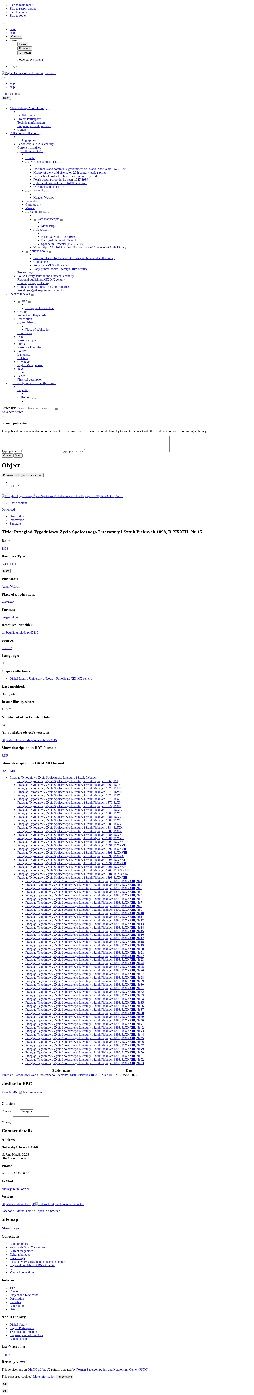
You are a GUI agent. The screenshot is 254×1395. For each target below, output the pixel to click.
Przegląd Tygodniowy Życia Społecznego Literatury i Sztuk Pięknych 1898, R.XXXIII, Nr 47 (84, 1045)
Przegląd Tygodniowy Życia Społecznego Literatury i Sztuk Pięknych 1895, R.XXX (70, 856)
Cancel (7, 455)
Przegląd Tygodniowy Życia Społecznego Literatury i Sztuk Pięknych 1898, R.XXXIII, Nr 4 (83, 891)
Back (6, 97)
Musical (30, 208)
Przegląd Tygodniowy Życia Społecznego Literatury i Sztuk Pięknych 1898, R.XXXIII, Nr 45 (84, 1038)
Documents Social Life (44, 161)
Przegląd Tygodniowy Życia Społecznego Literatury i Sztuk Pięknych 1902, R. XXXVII (73, 870)
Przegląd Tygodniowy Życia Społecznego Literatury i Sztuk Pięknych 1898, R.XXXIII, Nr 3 (83, 888)
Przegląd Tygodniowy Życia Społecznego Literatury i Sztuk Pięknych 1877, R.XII (69, 806)
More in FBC (10, 1092)
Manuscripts (37, 211)
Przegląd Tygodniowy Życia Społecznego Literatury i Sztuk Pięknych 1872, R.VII (69, 788)
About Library (19, 108)
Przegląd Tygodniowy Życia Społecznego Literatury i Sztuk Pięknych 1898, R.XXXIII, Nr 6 (83, 899)
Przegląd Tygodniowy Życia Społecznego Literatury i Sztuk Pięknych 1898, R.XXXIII (72, 877)
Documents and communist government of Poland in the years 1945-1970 (79, 169)
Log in (6, 1354)
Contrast (16, 36)
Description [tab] (17, 516)
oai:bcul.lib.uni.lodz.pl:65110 (20, 632)
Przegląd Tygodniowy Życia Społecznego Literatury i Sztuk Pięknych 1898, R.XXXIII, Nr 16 (84, 934)
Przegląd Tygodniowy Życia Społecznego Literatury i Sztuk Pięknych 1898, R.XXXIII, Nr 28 (84, 977)
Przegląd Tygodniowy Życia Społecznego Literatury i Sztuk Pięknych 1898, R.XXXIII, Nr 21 (84, 952)
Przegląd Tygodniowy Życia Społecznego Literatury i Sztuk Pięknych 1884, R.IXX (70, 827)
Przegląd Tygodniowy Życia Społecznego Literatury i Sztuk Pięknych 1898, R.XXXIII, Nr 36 (84, 1006)
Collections (17, 133)
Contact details (19, 1338)
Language (23, 354)
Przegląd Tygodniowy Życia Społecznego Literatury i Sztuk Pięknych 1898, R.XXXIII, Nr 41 (84, 1024)
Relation (22, 358)
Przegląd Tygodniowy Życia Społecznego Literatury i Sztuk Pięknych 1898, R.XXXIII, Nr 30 (84, 984)
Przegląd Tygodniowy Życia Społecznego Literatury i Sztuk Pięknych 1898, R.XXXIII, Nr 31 (84, 988)
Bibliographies (26, 140)
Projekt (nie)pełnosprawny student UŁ (41, 290)
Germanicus (40, 261)
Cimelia (30, 158)
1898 (5, 548)
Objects (22, 390)
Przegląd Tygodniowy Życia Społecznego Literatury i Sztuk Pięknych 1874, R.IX (68, 795)
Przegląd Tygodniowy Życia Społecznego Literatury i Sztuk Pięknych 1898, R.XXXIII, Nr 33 (84, 995)
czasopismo (9, 563)
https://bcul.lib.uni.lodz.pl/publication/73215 (29, 740)
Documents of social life (48, 186)
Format (21, 343)
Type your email (12, 451)
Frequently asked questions (34, 126)
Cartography (33, 204)
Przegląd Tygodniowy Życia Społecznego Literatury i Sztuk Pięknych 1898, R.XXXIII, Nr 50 (84, 1052)
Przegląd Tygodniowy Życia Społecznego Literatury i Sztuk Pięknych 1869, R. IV (69, 784)
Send (18, 455)
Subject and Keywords (31, 315)
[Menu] (3, 23)
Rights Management (30, 365)
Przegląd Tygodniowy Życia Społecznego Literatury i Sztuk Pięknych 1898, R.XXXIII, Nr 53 (84, 1063)
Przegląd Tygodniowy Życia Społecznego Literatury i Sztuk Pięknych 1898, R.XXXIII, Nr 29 (84, 981)
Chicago (7, 1122)
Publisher (27, 322)
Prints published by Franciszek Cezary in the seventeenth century (74, 258)
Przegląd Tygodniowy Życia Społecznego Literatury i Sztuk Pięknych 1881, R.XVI (70, 816)
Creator (22, 311)
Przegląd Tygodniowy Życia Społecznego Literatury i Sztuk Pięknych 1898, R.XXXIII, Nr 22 (84, 956)
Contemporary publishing (33, 283)
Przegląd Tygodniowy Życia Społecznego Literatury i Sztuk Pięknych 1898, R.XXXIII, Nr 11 (84, 916)
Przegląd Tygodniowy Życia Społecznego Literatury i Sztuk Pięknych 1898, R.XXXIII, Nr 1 (83, 881)
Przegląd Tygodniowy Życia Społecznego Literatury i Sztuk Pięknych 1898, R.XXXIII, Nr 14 (84, 927)
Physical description (29, 379)
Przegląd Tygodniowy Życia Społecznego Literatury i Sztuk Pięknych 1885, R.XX (69, 831)
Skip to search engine (23, 8)
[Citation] (7, 493)
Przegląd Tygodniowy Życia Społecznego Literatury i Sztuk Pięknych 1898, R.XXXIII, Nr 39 (84, 1016)
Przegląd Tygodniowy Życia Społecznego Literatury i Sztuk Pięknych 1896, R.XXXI (71, 859)
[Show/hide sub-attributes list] (19, 302)
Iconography (37, 190)
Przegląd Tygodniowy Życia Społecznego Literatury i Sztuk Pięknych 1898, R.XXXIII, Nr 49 (84, 1049)
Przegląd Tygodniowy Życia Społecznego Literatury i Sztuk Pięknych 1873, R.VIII (69, 791)
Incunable (31, 201)
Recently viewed (24, 383)
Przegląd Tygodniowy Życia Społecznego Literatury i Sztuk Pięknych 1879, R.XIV (70, 809)
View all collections (22, 1272)
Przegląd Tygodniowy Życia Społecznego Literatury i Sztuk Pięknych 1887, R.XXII (70, 838)
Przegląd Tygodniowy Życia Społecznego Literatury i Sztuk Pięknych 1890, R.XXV (70, 841)
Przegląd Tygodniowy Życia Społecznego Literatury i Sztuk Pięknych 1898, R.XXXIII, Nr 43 (84, 1031)
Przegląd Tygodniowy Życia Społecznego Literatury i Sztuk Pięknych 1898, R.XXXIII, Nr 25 (84, 966)
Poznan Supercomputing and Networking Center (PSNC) (112, 1369)
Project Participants (29, 119)
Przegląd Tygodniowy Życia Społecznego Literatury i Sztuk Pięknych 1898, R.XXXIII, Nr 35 (84, 1002)
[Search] (56, 409)
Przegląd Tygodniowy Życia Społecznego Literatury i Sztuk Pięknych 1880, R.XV (69, 813)
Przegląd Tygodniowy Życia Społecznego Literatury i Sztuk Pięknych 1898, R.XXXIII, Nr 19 (84, 945)
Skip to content (19, 12)
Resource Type (26, 340)
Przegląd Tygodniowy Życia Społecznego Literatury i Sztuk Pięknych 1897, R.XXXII (71, 863)
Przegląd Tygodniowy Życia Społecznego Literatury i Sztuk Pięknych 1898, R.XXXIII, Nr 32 (84, 991)
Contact (22, 129)
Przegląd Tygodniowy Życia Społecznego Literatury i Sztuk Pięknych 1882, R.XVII (70, 820)
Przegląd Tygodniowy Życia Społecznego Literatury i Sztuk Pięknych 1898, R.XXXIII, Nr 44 (84, 1034)
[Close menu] (3, 77)
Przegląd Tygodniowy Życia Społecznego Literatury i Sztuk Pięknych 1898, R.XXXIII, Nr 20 (84, 949)
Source (21, 351)
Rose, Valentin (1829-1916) (58, 236)
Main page (10, 1228)
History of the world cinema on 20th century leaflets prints (69, 172)
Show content (18, 503)
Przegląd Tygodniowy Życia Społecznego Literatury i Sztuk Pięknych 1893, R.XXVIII (72, 852)
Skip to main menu (21, 5)
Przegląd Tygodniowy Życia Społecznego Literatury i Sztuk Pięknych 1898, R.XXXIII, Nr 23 (84, 959)
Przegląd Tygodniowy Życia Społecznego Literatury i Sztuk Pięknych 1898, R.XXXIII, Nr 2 (83, 884)
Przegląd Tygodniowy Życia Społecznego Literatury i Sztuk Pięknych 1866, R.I (67, 781)
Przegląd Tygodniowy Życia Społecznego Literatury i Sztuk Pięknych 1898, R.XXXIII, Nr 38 (84, 1013)
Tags (20, 368)
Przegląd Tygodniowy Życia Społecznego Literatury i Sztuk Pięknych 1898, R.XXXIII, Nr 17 (84, 938)
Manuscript (48, 226)
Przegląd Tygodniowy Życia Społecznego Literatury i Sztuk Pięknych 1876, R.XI (68, 802)
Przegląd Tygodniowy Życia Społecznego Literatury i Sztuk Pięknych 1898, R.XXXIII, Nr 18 (84, 941)
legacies (42, 229)
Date (20, 336)
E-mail (22, 44)
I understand (65, 1376)
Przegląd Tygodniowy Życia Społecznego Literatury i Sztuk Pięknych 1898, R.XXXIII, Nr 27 (84, 974)
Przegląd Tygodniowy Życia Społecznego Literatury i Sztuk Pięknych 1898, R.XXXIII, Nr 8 (83, 906)
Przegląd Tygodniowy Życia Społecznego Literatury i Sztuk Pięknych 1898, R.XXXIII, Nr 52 (84, 1059)
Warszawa (8, 601)
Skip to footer (18, 15)
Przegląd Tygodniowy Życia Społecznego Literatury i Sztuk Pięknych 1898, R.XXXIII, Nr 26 (84, 970)
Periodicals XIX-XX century (35, 144)
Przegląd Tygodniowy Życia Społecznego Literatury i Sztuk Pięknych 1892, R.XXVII (71, 849)
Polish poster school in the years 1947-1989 (60, 179)
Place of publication (37, 329)
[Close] (3, 416)
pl (14, 29)
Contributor (24, 333)
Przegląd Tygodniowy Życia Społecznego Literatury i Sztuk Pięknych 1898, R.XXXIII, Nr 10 (84, 913)
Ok (5, 1384)
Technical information (31, 122)
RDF (5, 755)
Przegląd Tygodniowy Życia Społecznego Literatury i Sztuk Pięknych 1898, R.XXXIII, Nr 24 (84, 963)
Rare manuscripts (48, 219)
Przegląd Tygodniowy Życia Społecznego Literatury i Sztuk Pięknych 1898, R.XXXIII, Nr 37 (84, 1009)
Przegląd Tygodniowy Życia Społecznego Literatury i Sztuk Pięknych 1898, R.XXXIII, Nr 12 (84, 920)
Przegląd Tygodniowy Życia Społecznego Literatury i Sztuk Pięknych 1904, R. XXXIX (72, 874)
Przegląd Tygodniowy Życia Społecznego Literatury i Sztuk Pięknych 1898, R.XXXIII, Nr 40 (84, 1020)
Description (24, 318)
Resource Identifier (29, 347)
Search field (9, 408)
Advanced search (13, 412)
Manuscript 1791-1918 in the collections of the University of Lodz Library (79, 247)
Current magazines (29, 147)
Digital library (26, 115)
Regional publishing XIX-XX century (41, 279)
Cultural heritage (32, 151)
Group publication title (39, 308)
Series (21, 376)
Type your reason (73, 451)
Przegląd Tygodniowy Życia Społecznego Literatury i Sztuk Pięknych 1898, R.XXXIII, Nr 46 (84, 1041)
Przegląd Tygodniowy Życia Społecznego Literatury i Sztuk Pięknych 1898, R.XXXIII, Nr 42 (84, 1027)
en (11, 29)
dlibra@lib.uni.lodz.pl (15, 1189)
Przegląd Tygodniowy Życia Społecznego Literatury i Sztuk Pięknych (53, 777)
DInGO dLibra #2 (39, 1369)
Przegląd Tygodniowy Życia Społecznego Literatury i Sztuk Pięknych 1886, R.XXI (70, 834)
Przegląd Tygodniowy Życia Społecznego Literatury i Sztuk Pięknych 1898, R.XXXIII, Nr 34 (84, 999)
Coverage (23, 361)
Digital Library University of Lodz (32, 678)
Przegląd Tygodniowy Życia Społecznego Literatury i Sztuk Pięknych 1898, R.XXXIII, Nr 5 (83, 895)
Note (20, 372)
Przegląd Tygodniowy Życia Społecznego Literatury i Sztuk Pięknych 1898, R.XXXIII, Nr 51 (84, 1056)
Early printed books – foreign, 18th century (60, 269)
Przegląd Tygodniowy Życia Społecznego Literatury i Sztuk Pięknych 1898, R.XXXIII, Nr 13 (84, 924)
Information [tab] (17, 520)
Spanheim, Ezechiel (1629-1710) (62, 244)
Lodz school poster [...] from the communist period (65, 176)
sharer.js (38, 59)
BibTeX (15, 485)
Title (24, 301)
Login (13, 66)
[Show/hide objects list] (48, 109)
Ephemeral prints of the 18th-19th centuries (60, 183)
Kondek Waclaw (43, 197)
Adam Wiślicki (11, 586)
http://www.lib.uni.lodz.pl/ (18, 1204)
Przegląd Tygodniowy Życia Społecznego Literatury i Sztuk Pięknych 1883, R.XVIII (71, 824)
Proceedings (25, 272)
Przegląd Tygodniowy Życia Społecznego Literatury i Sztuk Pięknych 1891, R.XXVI (71, 845)
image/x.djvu (10, 617)
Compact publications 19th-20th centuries (43, 286)
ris (11, 482)
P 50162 (7, 648)
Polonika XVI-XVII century (51, 265)
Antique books (38, 251)
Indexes (15, 294)
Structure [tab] (15, 523)
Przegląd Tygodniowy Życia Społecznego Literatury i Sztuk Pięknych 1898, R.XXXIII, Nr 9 (83, 909)
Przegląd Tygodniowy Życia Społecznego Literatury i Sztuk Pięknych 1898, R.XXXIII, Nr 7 (83, 902)
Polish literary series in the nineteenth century (45, 276)
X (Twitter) (25, 52)
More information (44, 1376)
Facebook (24, 48)
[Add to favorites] (3, 493)
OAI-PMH (8, 770)
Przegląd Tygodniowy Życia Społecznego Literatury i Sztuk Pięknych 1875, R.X (68, 799)
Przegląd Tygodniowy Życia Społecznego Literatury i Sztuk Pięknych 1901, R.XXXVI (72, 866)
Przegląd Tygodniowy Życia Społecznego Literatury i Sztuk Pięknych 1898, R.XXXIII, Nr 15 (84, 931)
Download (8, 509)
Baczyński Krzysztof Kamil (58, 240)
